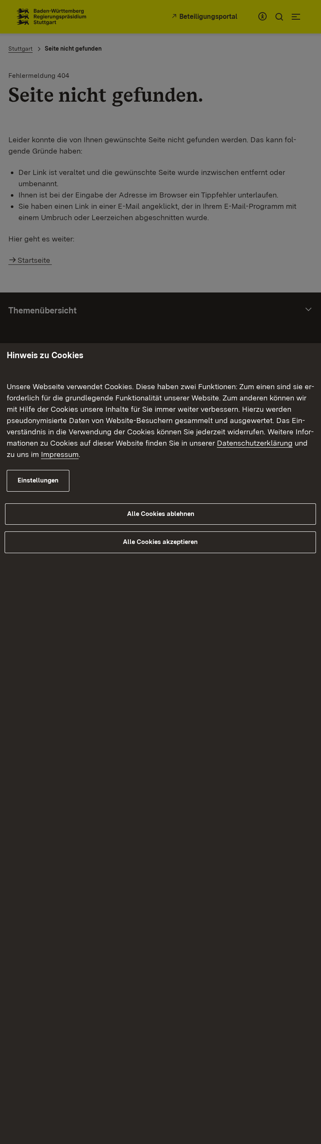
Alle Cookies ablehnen (160, 514)
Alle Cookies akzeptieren (160, 542)
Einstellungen (38, 480)
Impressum (60, 454)
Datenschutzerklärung (255, 443)
